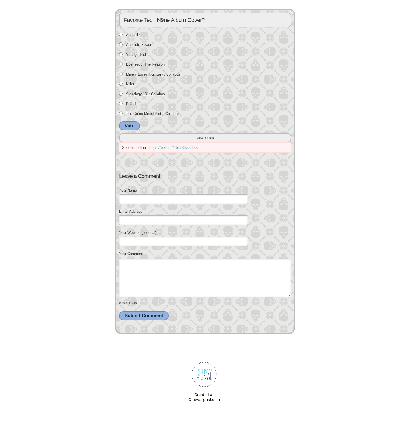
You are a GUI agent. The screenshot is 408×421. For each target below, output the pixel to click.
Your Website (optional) (137, 232)
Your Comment (131, 254)
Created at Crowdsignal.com (204, 397)
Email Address (130, 211)
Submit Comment (144, 315)
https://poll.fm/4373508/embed (173, 148)
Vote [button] (129, 125)
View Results (205, 137)
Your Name (128, 190)
